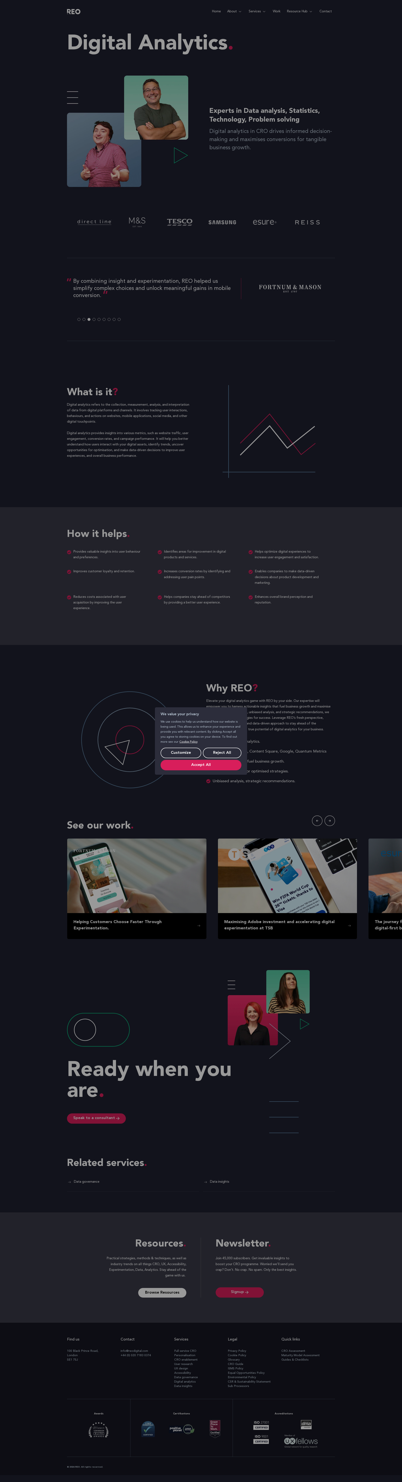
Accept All (201, 765)
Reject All (222, 753)
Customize (181, 753)
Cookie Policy (188, 741)
